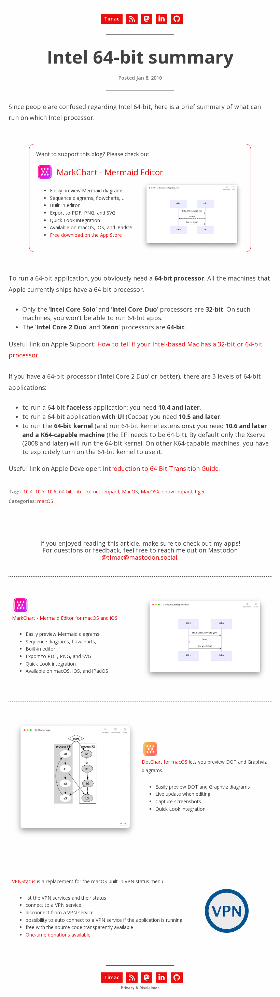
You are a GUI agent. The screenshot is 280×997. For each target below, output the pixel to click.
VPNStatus (24, 881)
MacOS (130, 491)
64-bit (65, 491)
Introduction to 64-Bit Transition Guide (161, 468)
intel (79, 491)
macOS (45, 501)
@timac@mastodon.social (139, 557)
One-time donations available (58, 934)
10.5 (39, 491)
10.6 (51, 491)
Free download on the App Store (86, 235)
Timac (111, 18)
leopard (110, 491)
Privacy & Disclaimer (140, 987)
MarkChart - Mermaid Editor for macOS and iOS (64, 618)
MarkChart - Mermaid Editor (110, 172)
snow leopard (177, 491)
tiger (200, 491)
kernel (93, 491)
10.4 (27, 491)
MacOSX (150, 491)
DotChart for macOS (164, 762)
